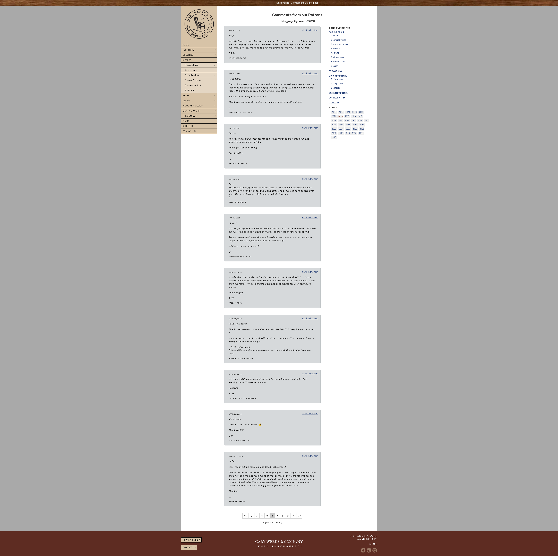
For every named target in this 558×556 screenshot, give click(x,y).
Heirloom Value (338, 61)
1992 (334, 137)
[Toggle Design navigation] (214, 100)
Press (186, 95)
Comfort (335, 35)
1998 (348, 133)
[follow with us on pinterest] (369, 550)
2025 (341, 112)
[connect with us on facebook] (363, 550)
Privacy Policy (191, 540)
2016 (334, 121)
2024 (348, 112)
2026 (334, 112)
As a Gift (335, 53)
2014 (347, 121)
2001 (362, 129)
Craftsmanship (337, 57)
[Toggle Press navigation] (214, 95)
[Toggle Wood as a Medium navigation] (214, 105)
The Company (190, 116)
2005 (334, 129)
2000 (334, 133)
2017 (360, 116)
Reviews (187, 60)
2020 (340, 116)
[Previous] (251, 516)
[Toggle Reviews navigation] (214, 60)
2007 (354, 125)
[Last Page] (299, 516)
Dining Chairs (337, 79)
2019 (347, 116)
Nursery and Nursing (340, 44)
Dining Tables (337, 83)
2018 (354, 116)
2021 (334, 116)
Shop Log (188, 126)
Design (186, 100)
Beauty (334, 66)
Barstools (335, 88)
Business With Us (338, 98)
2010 (334, 125)
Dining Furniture (338, 76)
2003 (348, 129)
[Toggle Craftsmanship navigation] (214, 110)
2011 (366, 121)
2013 (353, 121)
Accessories (335, 71)
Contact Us (189, 131)
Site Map (373, 544)
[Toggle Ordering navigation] (214, 54)
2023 (354, 112)
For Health (335, 48)
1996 (354, 133)
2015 (340, 121)
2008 (347, 125)
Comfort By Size (338, 40)
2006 (361, 125)
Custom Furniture (338, 93)
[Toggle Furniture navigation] (214, 49)
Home (186, 44)
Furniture (188, 50)
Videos (186, 121)
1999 (341, 133)
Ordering (188, 55)
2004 (341, 129)
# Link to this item (310, 30)
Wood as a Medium (193, 105)
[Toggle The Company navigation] (214, 115)
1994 (361, 133)
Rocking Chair (336, 32)
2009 (340, 125)
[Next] (293, 516)
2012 (360, 121)
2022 (361, 112)
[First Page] (245, 516)
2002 (355, 129)
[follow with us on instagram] (374, 550)
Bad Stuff (334, 103)
